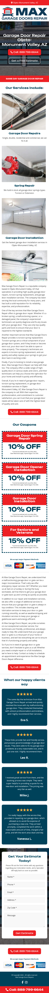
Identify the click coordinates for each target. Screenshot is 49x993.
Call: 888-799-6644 (25, 52)
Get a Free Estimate (24, 60)
